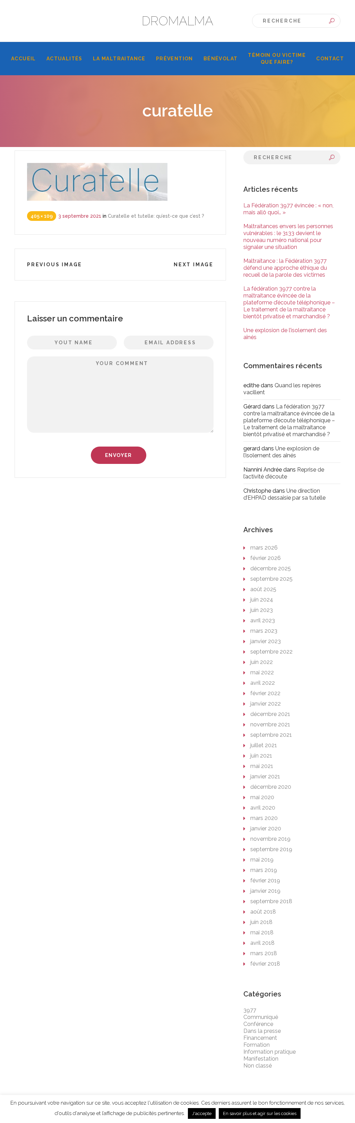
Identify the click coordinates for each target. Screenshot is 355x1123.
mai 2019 (262, 859)
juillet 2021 (263, 745)
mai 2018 (262, 932)
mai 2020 (262, 797)
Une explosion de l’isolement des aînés (281, 452)
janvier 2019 (265, 891)
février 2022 (265, 693)
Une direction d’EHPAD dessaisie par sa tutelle (284, 494)
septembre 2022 (271, 651)
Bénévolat (221, 58)
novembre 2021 (270, 724)
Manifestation (260, 1058)
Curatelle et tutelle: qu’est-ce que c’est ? (156, 216)
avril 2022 (262, 683)
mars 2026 (264, 547)
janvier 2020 (265, 828)
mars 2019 (263, 870)
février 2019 (265, 880)
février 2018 (265, 963)
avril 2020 (262, 807)
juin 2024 (261, 599)
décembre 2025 (270, 568)
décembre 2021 (270, 714)
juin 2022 (261, 662)
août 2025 (263, 589)
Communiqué (260, 1017)
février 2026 (265, 558)
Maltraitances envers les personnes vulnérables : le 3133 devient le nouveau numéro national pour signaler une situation (288, 236)
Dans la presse (262, 1031)
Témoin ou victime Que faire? (277, 58)
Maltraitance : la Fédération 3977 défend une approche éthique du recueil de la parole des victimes (285, 268)
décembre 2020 (270, 787)
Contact (330, 58)
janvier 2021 (265, 776)
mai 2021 (261, 766)
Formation (256, 1045)
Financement (260, 1038)
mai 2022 (262, 672)
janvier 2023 (265, 641)
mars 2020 (264, 818)
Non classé (257, 1065)
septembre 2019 (271, 849)
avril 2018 (262, 943)
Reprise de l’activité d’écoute (283, 473)
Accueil (23, 58)
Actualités (64, 58)
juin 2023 (261, 610)
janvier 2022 (265, 703)
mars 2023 (263, 631)
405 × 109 (42, 216)
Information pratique (269, 1051)
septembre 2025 (271, 579)
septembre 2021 (271, 735)
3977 (249, 1010)
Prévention (174, 58)
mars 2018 (263, 953)
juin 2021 (261, 755)
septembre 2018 (271, 901)
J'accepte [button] (201, 1113)
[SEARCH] (331, 21)
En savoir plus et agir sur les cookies (259, 1113)
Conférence (258, 1024)
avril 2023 (262, 620)
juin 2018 (261, 922)
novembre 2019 (270, 839)
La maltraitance (119, 58)
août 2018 (263, 911)
